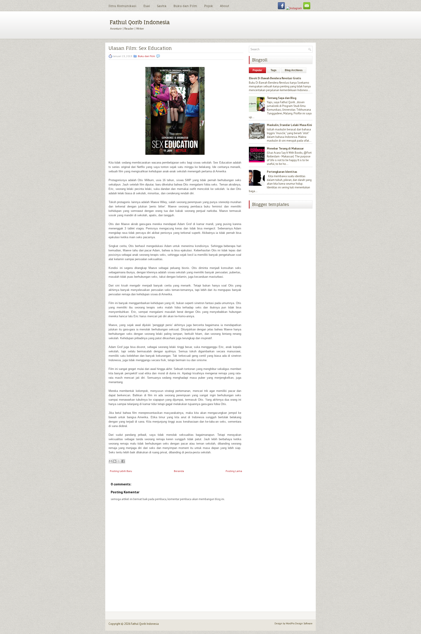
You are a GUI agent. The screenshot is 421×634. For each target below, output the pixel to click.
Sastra (161, 6)
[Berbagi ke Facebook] (123, 461)
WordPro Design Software (299, 623)
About (224, 6)
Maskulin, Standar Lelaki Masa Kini (289, 125)
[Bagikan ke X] (119, 461)
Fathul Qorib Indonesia (140, 22)
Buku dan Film (185, 6)
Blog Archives (294, 70)
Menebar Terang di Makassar (285, 148)
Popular (257, 70)
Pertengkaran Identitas (282, 172)
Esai (146, 6)
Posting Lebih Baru (121, 471)
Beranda (179, 471)
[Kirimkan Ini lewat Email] (110, 461)
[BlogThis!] (114, 461)
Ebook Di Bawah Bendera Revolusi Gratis (275, 78)
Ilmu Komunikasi (122, 6)
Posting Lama (234, 471)
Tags (274, 70)
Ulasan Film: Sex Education (140, 48)
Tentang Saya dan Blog (281, 98)
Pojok (208, 6)
